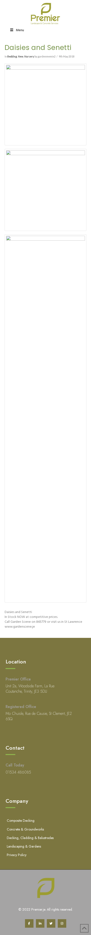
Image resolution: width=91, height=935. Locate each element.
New (20, 56)
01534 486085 (18, 772)
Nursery (29, 56)
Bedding (12, 56)
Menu (20, 30)
